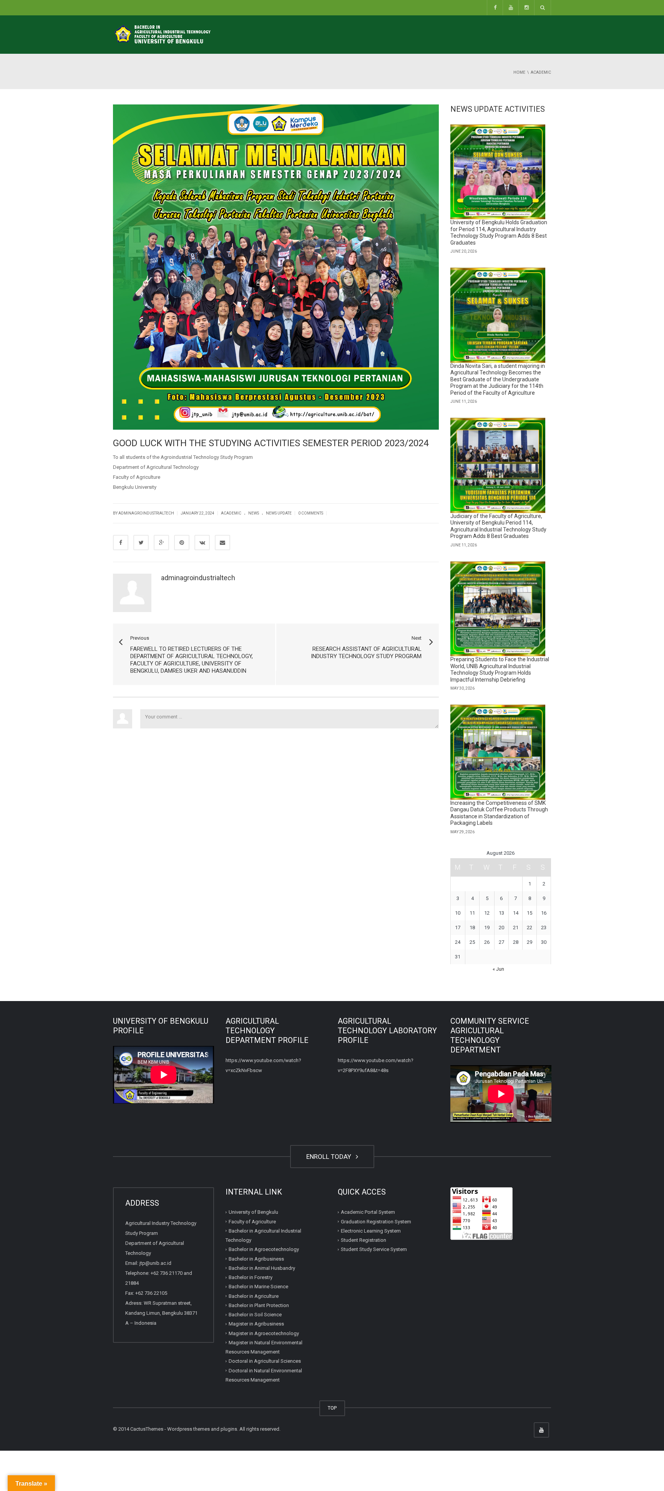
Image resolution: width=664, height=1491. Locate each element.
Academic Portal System (368, 1212)
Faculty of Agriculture (252, 1222)
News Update (279, 513)
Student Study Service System (374, 1249)
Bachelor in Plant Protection (259, 1305)
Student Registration (363, 1240)
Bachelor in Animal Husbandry (262, 1268)
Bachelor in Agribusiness (256, 1259)
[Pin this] (181, 542)
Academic (231, 513)
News (253, 513)
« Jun (498, 969)
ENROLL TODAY (330, 1156)
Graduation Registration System (376, 1222)
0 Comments (310, 513)
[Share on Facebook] (120, 542)
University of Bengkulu (253, 1212)
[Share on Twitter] (141, 542)
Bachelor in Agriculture (254, 1296)
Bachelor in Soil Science (255, 1314)
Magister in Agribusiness (256, 1324)
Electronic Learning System (371, 1231)
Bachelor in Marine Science (258, 1286)
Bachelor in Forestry (250, 1277)
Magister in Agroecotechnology (264, 1333)
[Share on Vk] (202, 542)
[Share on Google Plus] (161, 542)
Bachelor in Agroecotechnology (264, 1249)
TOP (332, 1408)
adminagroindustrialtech (198, 578)
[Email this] (222, 542)
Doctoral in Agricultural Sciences (265, 1361)
